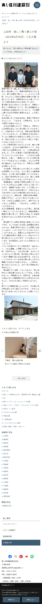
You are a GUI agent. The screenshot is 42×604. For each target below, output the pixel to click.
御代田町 (6, 450)
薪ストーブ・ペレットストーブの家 (16, 402)
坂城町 (5, 464)
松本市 (5, 475)
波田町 (5, 478)
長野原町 (6, 496)
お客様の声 (7, 542)
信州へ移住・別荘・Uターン (14, 426)
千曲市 (5, 468)
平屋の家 (6, 416)
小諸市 (5, 482)
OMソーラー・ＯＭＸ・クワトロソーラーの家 (20, 405)
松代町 (5, 493)
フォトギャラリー (10, 524)
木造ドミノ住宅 (9, 409)
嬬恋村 (5, 489)
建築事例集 (7, 536)
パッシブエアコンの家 (11, 423)
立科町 (5, 461)
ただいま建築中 (9, 530)
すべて (5, 391)
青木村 (5, 443)
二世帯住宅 (7, 419)
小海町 (5, 486)
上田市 (5, 436)
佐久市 (5, 454)
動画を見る (7, 506)
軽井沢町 (6, 457)
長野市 (5, 471)
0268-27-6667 (11, 571)
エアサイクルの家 (10, 412)
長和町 (5, 446)
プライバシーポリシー (23, 592)
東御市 (5, 439)
